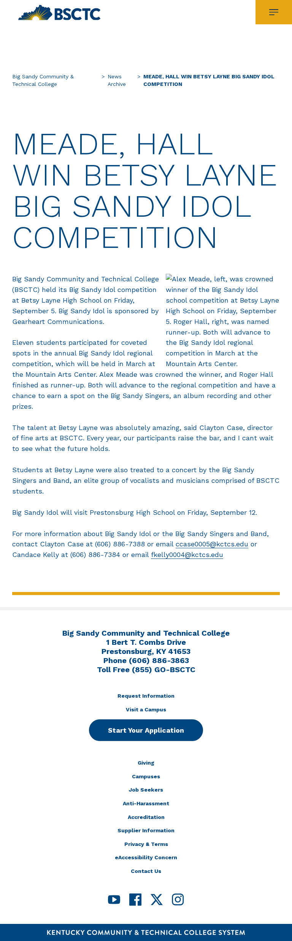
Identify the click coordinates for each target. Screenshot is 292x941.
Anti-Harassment (146, 803)
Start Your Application (146, 730)
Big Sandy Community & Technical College (43, 80)
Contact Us (146, 871)
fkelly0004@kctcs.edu (187, 555)
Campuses (146, 776)
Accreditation (146, 817)
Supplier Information (146, 830)
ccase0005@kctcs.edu (212, 544)
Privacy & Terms (146, 844)
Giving (146, 763)
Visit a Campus (146, 709)
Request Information (146, 696)
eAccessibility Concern (146, 857)
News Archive (117, 80)
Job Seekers (146, 790)
